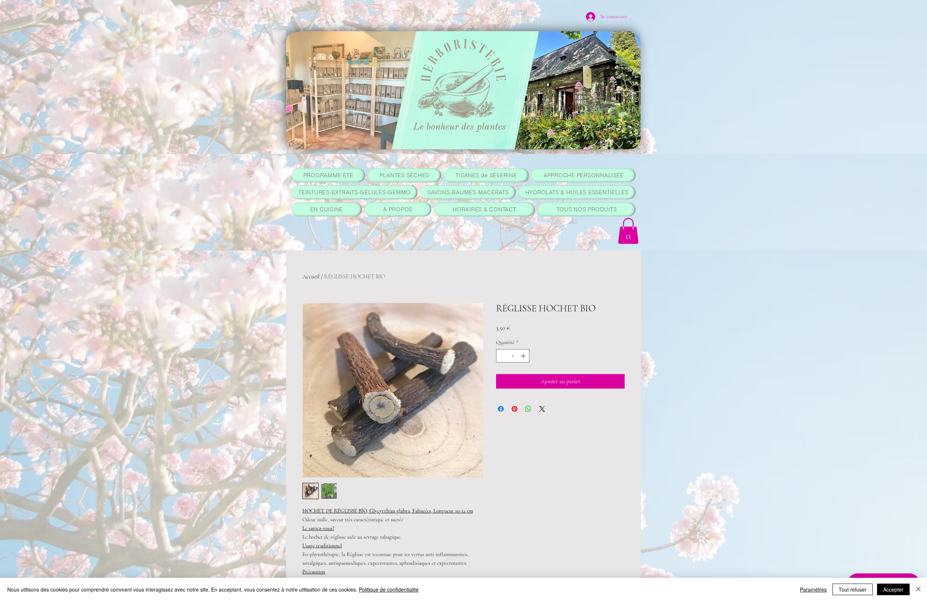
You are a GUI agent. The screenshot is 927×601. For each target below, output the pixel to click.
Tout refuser (853, 589)
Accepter (893, 589)
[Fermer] (918, 589)
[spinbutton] (512, 355)
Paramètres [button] (813, 589)
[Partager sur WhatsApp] (528, 409)
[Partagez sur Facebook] (500, 409)
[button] (628, 231)
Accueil (310, 276)
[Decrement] (501, 355)
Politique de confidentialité (389, 589)
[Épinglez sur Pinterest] (514, 409)
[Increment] (523, 355)
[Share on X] (542, 409)
